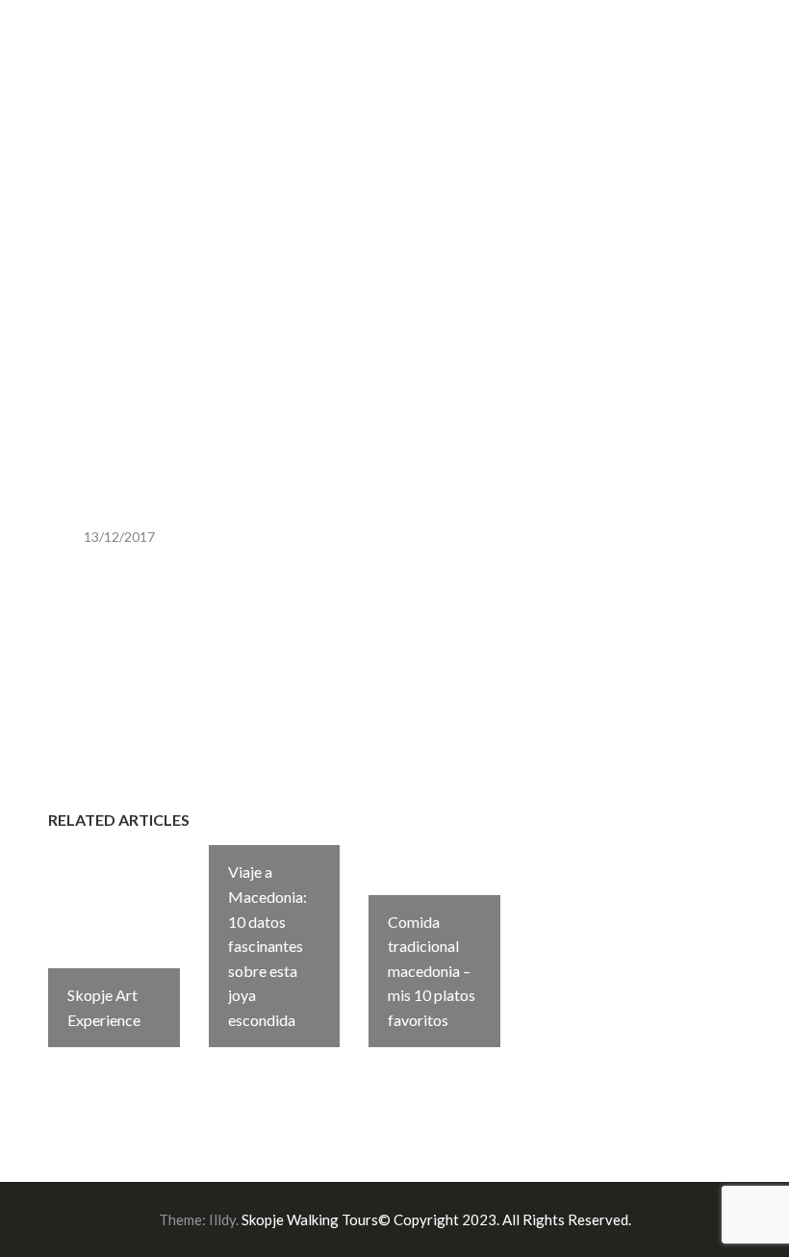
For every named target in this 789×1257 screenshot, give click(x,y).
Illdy (222, 1219)
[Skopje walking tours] (53, 56)
